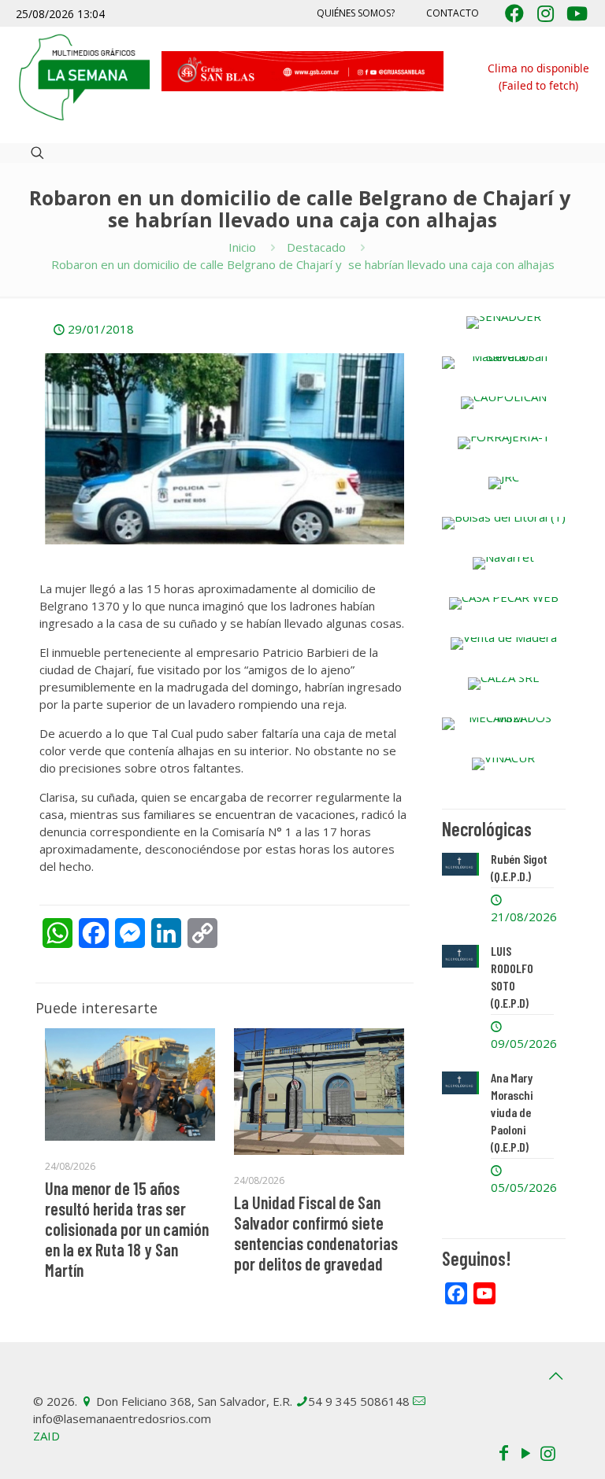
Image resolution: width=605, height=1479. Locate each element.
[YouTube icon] (525, 1452)
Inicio (242, 247)
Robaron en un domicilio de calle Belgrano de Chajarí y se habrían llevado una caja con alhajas (303, 264)
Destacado (316, 247)
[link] (504, 322)
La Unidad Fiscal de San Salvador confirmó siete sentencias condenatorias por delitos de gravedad (316, 1233)
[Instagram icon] (547, 1452)
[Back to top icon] (555, 1375)
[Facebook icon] (503, 1452)
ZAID (46, 1436)
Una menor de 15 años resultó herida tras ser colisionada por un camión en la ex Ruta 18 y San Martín (127, 1229)
